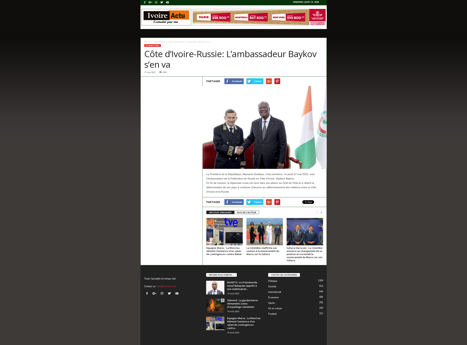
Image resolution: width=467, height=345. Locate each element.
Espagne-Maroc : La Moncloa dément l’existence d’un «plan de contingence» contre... (243, 323)
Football (272, 314)
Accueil (147, 42)
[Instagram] (156, 2)
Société (272, 286)
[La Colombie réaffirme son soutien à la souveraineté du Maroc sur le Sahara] (264, 231)
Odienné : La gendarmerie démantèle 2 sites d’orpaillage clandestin (242, 303)
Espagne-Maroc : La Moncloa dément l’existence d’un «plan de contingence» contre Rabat (224, 251)
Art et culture (275, 308)
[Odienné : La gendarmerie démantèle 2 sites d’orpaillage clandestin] (215, 305)
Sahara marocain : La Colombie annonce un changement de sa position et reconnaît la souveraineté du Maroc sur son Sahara (305, 254)
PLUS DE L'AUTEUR (246, 212)
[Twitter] (162, 2)
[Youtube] (167, 2)
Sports (271, 303)
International (159, 42)
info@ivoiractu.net (166, 286)
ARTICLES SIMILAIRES (220, 212)
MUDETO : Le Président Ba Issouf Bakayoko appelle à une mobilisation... (242, 286)
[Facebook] (145, 2)
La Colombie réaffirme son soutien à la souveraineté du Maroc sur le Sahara (262, 251)
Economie (273, 297)
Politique (272, 281)
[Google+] (150, 2)
